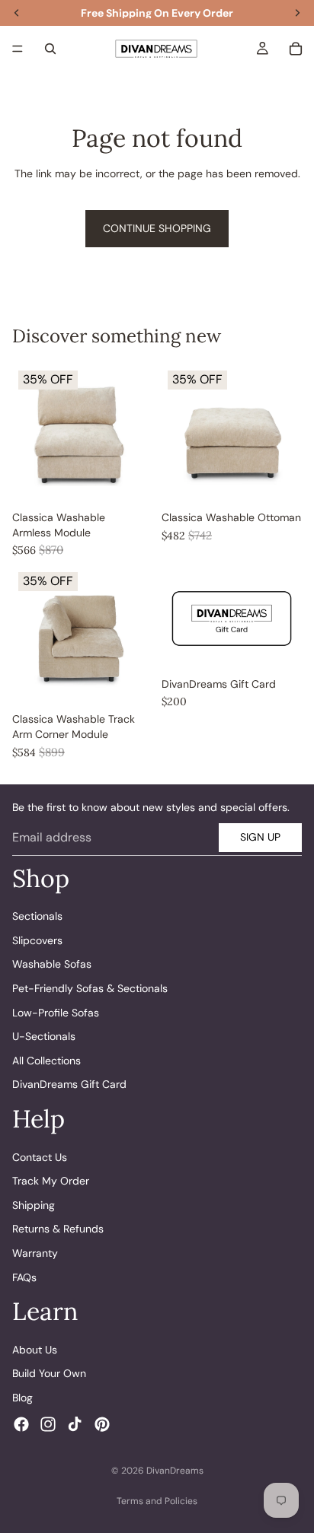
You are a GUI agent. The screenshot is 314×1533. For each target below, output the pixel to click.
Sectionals (37, 916)
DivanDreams (174, 1471)
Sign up (260, 837)
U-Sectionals (43, 1036)
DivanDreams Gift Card (69, 1085)
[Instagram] (48, 1424)
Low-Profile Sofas (55, 1012)
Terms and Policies (157, 1501)
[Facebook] (21, 1424)
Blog (22, 1397)
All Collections (46, 1060)
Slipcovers (37, 940)
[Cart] (295, 48)
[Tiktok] (75, 1424)
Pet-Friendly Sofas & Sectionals (90, 988)
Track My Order (50, 1181)
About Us (34, 1349)
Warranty (35, 1253)
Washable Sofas (51, 965)
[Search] (50, 48)
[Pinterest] (102, 1424)
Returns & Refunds (58, 1229)
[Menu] (17, 48)
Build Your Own (49, 1373)
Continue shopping (157, 228)
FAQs (24, 1277)
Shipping (33, 1205)
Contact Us (39, 1157)
